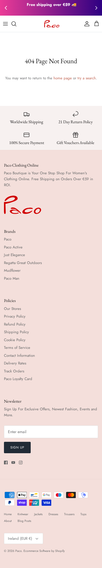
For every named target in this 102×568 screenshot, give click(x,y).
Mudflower (12, 270)
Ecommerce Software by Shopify (44, 551)
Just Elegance (14, 255)
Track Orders (14, 371)
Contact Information (19, 355)
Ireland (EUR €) (20, 538)
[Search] (16, 23)
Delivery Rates (15, 363)
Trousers (69, 514)
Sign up (17, 447)
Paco (7, 239)
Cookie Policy (15, 340)
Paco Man (11, 278)
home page (62, 78)
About (8, 521)
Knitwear (23, 514)
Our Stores (12, 308)
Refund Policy (15, 324)
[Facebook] (6, 462)
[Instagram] (21, 462)
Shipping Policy (16, 332)
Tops (83, 514)
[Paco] (51, 24)
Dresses (53, 514)
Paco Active (13, 247)
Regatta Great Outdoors (23, 263)
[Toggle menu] (5, 23)
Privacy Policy (15, 316)
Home (8, 514)
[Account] (85, 23)
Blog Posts (24, 521)
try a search (86, 78)
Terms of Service (17, 347)
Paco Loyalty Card (18, 379)
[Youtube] (13, 462)
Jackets (38, 514)
